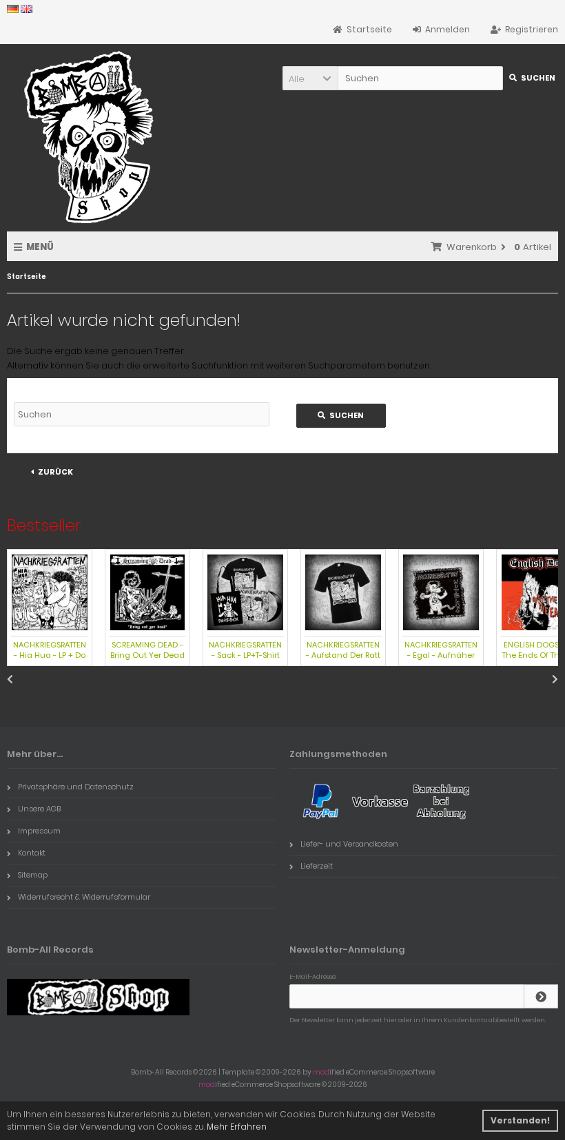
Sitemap (33, 874)
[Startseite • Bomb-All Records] (93, 137)
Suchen (530, 78)
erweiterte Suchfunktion (195, 365)
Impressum (39, 830)
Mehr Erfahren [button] (237, 1126)
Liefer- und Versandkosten (349, 843)
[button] (310, 78)
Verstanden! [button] (520, 1120)
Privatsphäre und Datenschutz (76, 786)
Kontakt (31, 852)
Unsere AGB (39, 808)
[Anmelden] (540, 996)
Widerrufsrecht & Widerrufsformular (84, 896)
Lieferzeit (316, 865)
